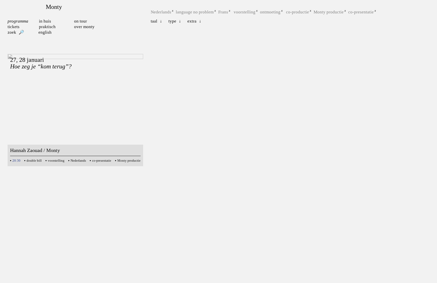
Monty (54, 7)
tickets (13, 26)
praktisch (47, 26)
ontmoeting (270, 12)
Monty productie (329, 12)
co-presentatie (361, 12)
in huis (45, 21)
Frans (223, 12)
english (45, 32)
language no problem (195, 12)
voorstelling (244, 12)
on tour (80, 21)
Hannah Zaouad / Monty (35, 150)
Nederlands (161, 12)
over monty (84, 26)
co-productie (297, 12)
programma (18, 21)
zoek (12, 32)
